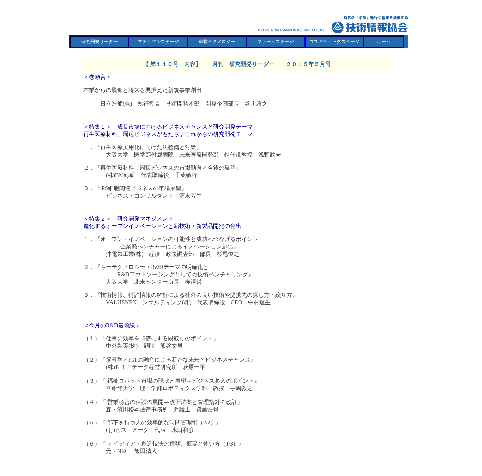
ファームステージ (275, 41)
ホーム (384, 41)
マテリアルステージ (158, 41)
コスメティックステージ (334, 41)
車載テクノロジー (217, 41)
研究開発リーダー (99, 41)
